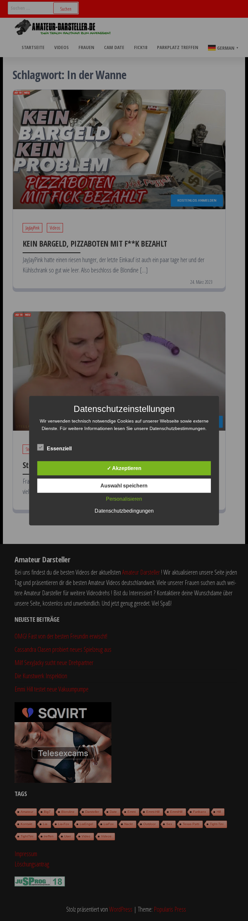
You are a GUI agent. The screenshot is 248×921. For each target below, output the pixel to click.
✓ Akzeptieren (124, 468)
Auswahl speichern (124, 485)
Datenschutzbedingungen (124, 510)
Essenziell (59, 448)
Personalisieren (124, 498)
